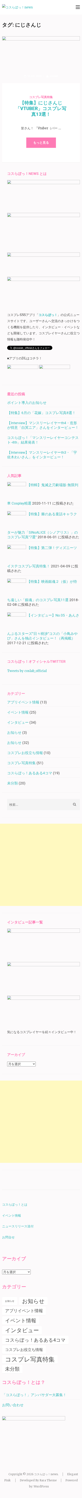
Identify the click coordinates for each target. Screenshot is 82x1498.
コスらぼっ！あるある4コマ (29, 773)
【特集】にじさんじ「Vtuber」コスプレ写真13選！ (41, 108)
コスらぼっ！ (47, 315)
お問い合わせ (13, 1405)
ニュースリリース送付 (18, 1226)
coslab (54, 76)
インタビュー (18, 722)
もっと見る (41, 142)
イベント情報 (18, 712)
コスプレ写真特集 (41, 97)
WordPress (41, 1486)
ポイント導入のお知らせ (26, 403)
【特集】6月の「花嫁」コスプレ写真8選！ (41, 413)
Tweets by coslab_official (27, 671)
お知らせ (14, 732)
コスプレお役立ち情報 (25, 753)
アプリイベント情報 (23, 702)
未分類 (12, 783)
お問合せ (9, 1237)
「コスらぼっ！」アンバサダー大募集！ (34, 1395)
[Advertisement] (41, 865)
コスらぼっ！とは (14, 1204)
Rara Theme (48, 1480)
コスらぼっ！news (46, 1474)
